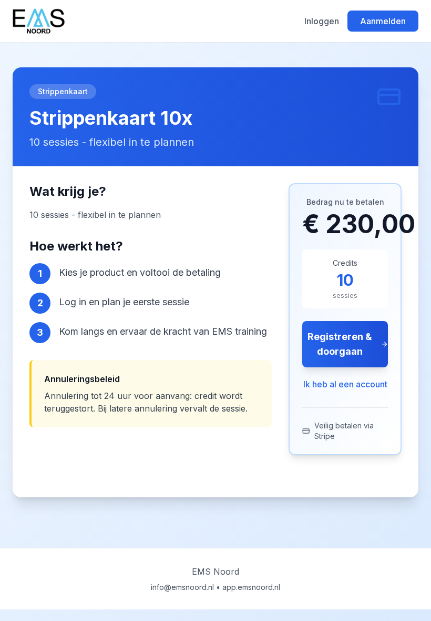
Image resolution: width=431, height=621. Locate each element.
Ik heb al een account (345, 384)
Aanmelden (383, 21)
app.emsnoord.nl (251, 587)
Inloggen (321, 21)
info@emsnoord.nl (182, 587)
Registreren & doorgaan (339, 344)
